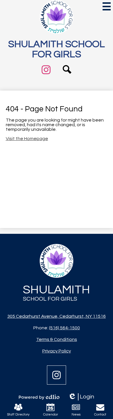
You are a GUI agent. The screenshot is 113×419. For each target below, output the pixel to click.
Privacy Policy (56, 351)
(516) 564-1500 (64, 328)
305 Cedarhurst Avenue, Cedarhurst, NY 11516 (56, 316)
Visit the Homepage (27, 138)
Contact (100, 414)
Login (81, 397)
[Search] (67, 78)
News (76, 414)
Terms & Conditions (56, 339)
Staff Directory (18, 414)
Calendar (50, 414)
